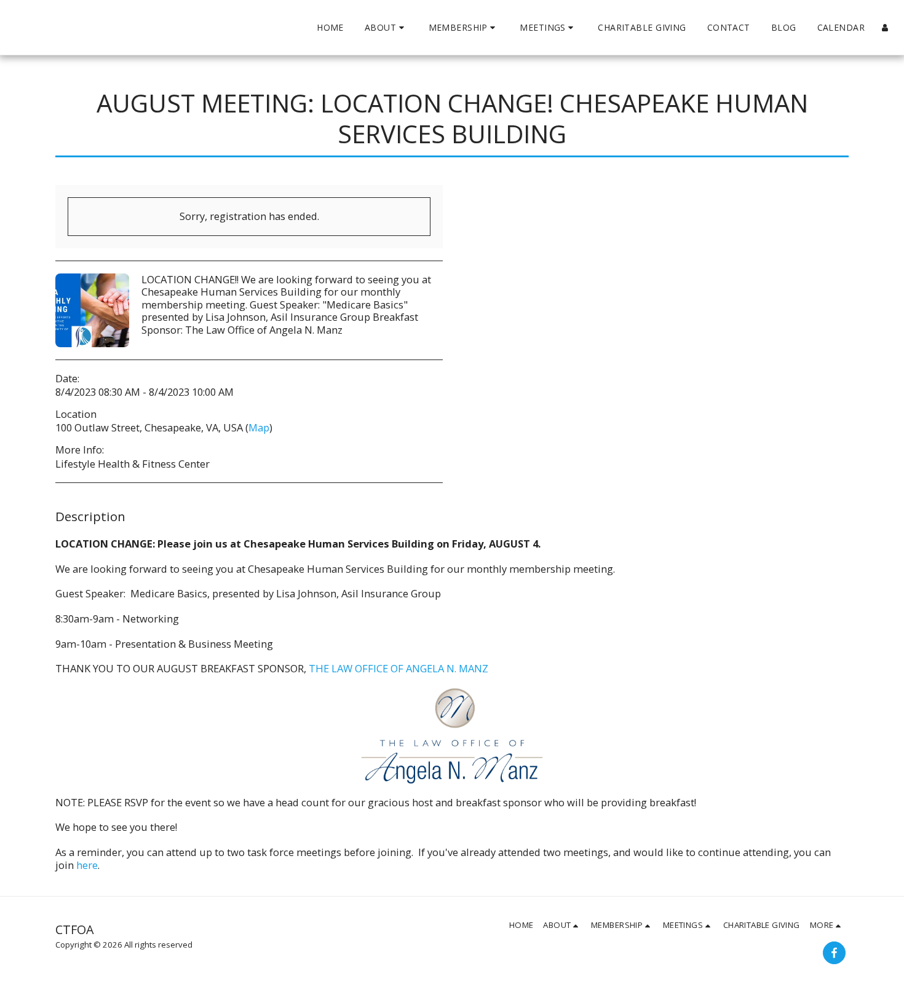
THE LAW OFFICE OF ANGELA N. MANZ (398, 668)
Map (258, 427)
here (87, 865)
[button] (386, 27)
